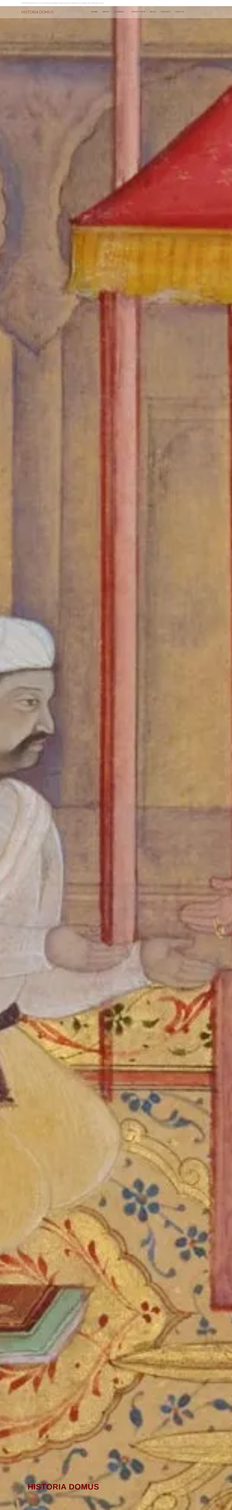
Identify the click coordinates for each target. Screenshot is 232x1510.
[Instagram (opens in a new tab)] (205, 12)
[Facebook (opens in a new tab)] (201, 12)
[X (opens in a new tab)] (196, 12)
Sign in (179, 12)
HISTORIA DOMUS (37, 12)
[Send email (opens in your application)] (210, 12)
